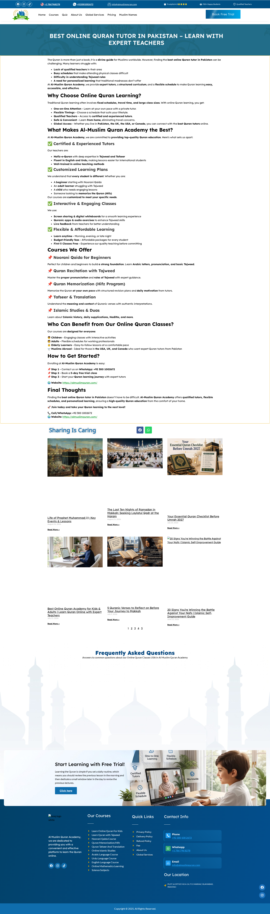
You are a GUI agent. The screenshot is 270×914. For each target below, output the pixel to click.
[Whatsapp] (148, 430)
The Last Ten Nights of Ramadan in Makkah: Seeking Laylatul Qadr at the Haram (133, 513)
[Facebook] (18, 4)
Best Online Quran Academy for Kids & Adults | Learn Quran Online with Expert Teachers (75, 612)
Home (41, 14)
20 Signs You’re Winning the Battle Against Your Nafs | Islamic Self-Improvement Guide (191, 613)
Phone (176, 834)
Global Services (94, 14)
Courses (54, 14)
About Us (76, 14)
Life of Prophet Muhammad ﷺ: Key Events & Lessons (72, 519)
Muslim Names (128, 14)
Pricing (112, 14)
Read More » (54, 529)
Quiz (65, 14)
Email (175, 861)
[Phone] (168, 835)
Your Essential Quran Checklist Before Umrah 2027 (193, 518)
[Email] (168, 863)
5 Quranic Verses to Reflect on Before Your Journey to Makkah (133, 609)
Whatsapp (178, 847)
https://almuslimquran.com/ (79, 382)
